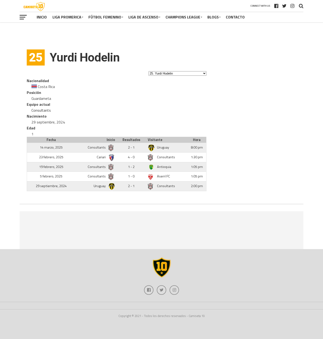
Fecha (51, 139)
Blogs (213, 17)
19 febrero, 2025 (51, 166)
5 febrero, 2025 (51, 176)
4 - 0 (131, 157)
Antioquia (164, 166)
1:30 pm (197, 157)
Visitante (155, 139)
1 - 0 (131, 176)
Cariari (101, 157)
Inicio (42, 17)
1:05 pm (197, 166)
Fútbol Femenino (104, 17)
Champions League (183, 17)
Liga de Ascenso (143, 17)
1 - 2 (131, 166)
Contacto (235, 17)
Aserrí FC (163, 176)
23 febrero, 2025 (51, 157)
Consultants (41, 110)
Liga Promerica (66, 17)
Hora (197, 139)
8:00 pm (197, 147)
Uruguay (163, 147)
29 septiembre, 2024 (51, 186)
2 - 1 (131, 147)
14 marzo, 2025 (51, 147)
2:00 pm (197, 186)
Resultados (131, 139)
